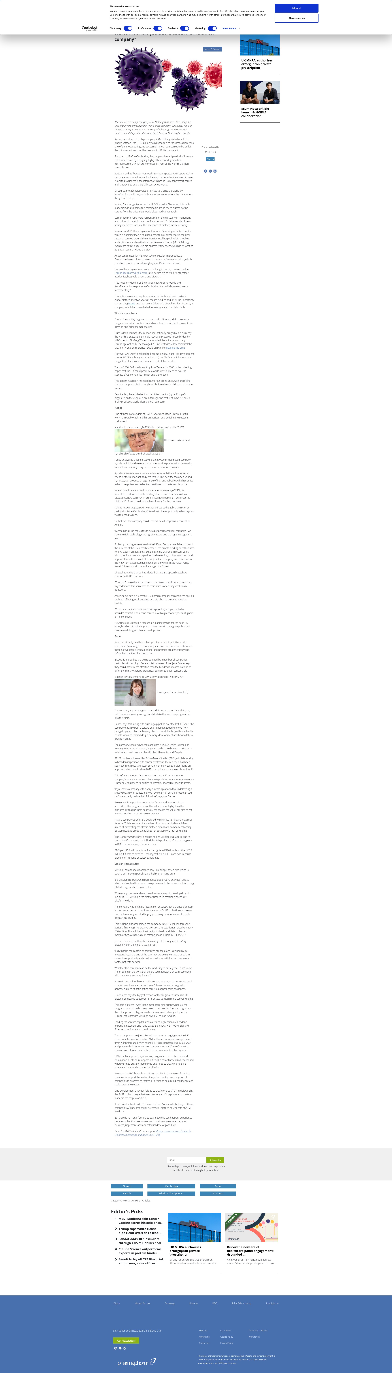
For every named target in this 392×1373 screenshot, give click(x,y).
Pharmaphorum (137, 1362)
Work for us (254, 1336)
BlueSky (124, 1348)
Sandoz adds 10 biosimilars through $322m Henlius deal (140, 1241)
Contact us (204, 1343)
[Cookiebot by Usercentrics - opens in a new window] (89, 28)
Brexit (131, 303)
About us (203, 1330)
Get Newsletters (126, 1340)
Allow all (296, 8)
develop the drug (175, 347)
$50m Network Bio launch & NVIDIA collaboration (255, 112)
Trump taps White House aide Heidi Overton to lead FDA (139, 1233)
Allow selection (296, 18)
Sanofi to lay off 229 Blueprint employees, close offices (141, 1261)
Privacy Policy (226, 1343)
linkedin (120, 1348)
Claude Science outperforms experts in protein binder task (140, 1253)
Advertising (204, 1336)
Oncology (170, 1303)
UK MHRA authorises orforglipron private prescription (257, 64)
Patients (193, 1303)
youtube (115, 1348)
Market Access (142, 1303)
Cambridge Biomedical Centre (131, 273)
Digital (116, 1303)
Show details (229, 28)
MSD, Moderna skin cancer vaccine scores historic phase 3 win (141, 1223)
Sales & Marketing (241, 1303)
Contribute (225, 1330)
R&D (214, 1303)
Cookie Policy (226, 1336)
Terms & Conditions (258, 1330)
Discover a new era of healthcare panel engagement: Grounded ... (250, 1250)
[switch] (157, 28)
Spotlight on (272, 1303)
